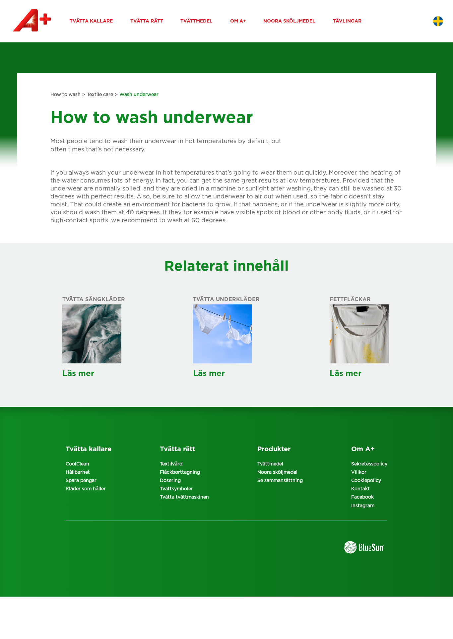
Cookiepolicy (366, 480)
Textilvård (171, 464)
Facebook (362, 497)
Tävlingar (347, 21)
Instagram (362, 506)
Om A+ (238, 21)
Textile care (100, 94)
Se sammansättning (280, 480)
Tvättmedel (196, 21)
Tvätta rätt (146, 21)
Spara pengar (81, 480)
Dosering (170, 480)
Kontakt (360, 489)
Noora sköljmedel (289, 21)
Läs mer (78, 374)
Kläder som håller (86, 489)
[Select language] (438, 21)
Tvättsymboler (176, 489)
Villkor (358, 472)
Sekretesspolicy (369, 464)
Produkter (274, 449)
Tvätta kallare (91, 21)
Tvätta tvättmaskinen (184, 497)
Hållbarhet (78, 472)
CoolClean (77, 464)
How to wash (65, 94)
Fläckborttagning (180, 472)
